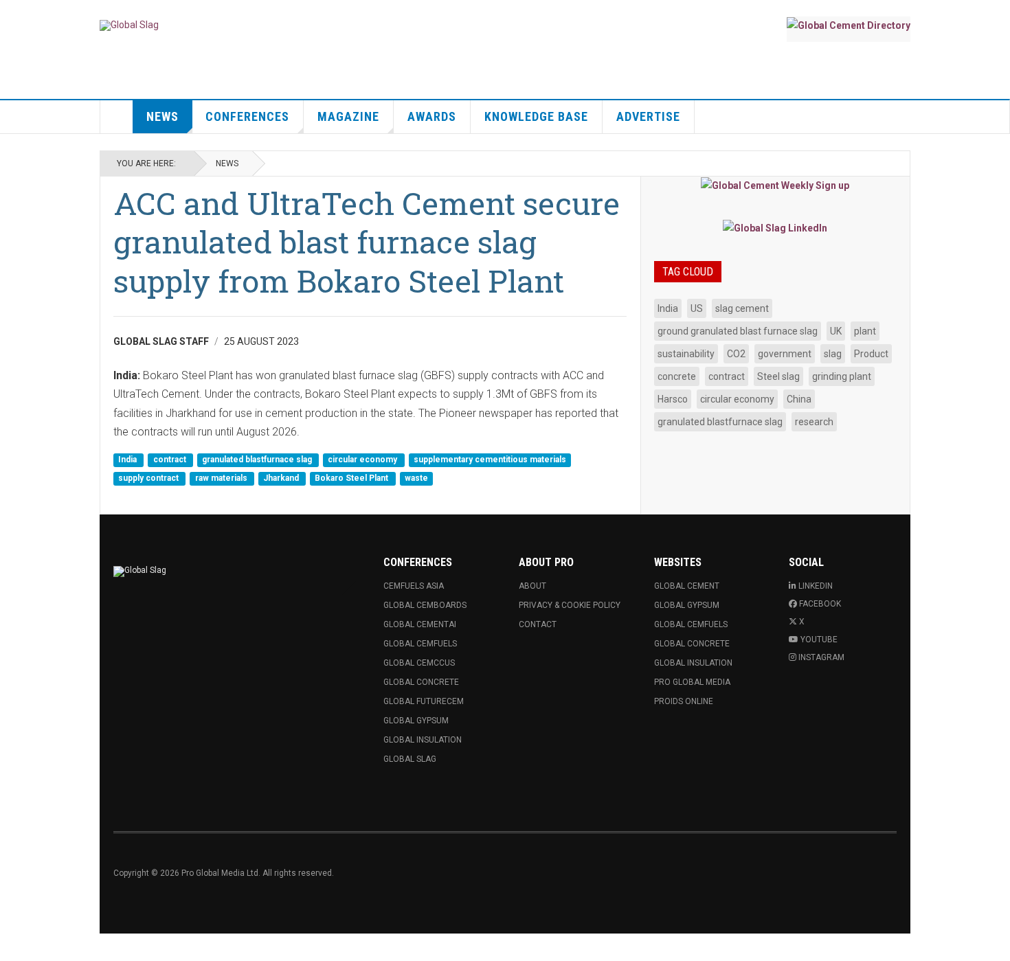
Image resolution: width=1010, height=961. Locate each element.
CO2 (736, 353)
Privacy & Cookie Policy (569, 605)
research (814, 421)
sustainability (686, 353)
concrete (677, 376)
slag (833, 353)
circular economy (363, 459)
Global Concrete (421, 682)
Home (116, 116)
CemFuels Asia (413, 586)
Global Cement (686, 586)
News (162, 116)
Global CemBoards (425, 605)
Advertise (648, 116)
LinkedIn (815, 586)
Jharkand (282, 479)
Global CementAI (419, 624)
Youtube (819, 639)
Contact (538, 624)
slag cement (742, 308)
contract (170, 459)
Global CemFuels (420, 643)
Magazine (348, 116)
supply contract (149, 479)
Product (871, 353)
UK (836, 331)
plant (865, 331)
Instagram (821, 657)
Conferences (247, 116)
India (128, 459)
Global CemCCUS (419, 663)
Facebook (820, 604)
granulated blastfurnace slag (258, 459)
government (784, 353)
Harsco (673, 399)
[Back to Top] (13, 947)
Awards (431, 116)
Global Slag (409, 759)
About (532, 586)
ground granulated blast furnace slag (738, 331)
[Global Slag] (129, 25)
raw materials (222, 479)
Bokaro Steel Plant (352, 479)
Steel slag (778, 376)
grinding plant (841, 376)
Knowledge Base (536, 116)
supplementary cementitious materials (490, 459)
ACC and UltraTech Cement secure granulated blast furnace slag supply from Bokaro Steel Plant (366, 242)
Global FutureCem (423, 701)
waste (416, 479)
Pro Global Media (692, 682)
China (799, 399)
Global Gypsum (416, 720)
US (697, 308)
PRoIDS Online (683, 701)
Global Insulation (422, 740)
